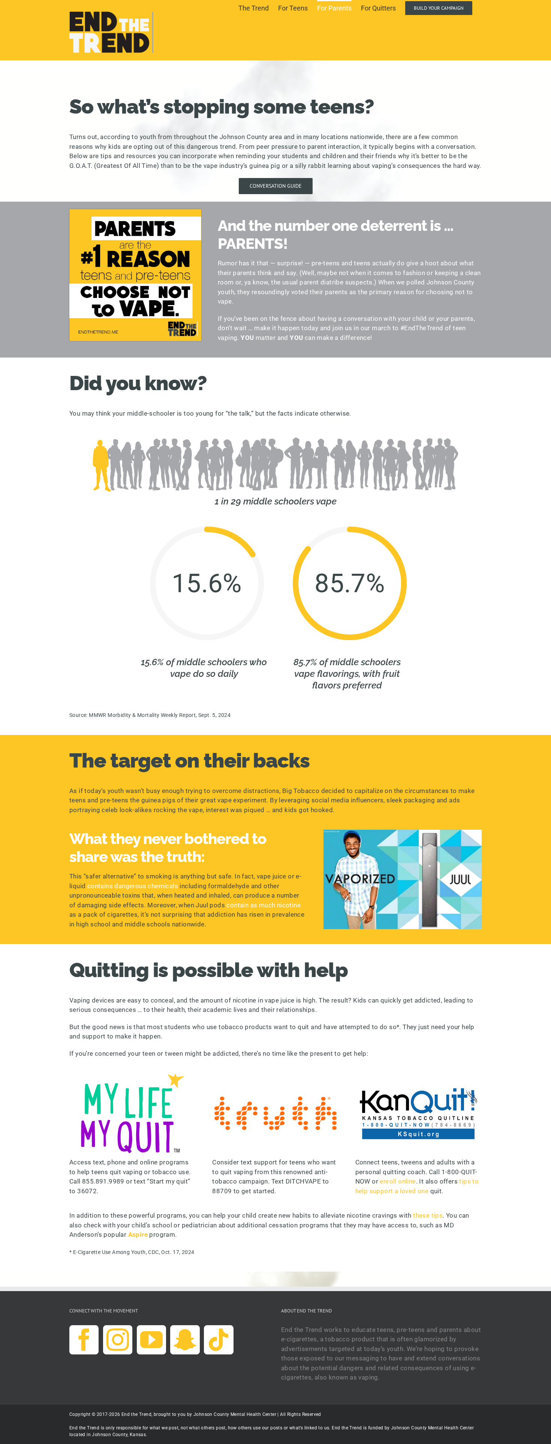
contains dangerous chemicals (132, 886)
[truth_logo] (275, 1076)
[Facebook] (84, 1339)
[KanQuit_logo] (418, 1076)
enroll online (398, 1181)
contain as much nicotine (263, 905)
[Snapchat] (184, 1339)
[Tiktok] (218, 1339)
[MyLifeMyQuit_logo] (133, 1076)
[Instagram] (117, 1339)
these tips (428, 1215)
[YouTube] (151, 1339)
